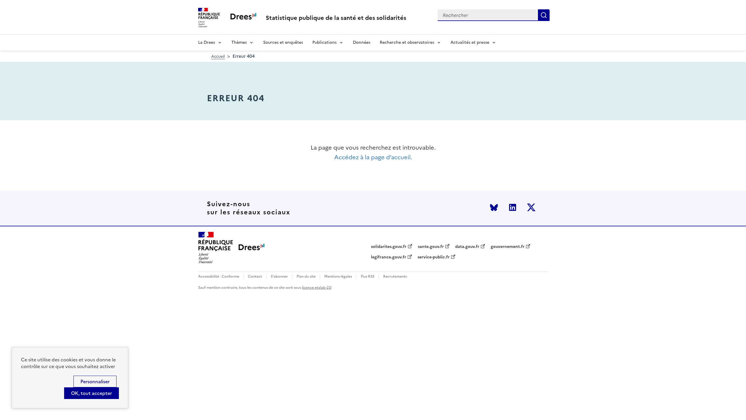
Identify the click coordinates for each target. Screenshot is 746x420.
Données (361, 42)
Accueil (218, 56)
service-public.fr (434, 257)
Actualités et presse (470, 42)
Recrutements (395, 276)
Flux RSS (367, 276)
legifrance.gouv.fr (388, 257)
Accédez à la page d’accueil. (373, 157)
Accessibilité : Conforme (218, 276)
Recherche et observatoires (407, 42)
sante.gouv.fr (431, 247)
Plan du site (306, 276)
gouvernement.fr (508, 247)
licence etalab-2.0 (316, 287)
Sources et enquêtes (283, 42)
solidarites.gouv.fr (389, 247)
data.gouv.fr (467, 247)
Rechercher (544, 15)
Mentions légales (338, 276)
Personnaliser (95, 381)
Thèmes (239, 42)
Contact (255, 276)
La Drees (206, 42)
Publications (324, 42)
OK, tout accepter (91, 393)
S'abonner (279, 276)
